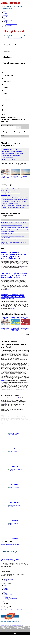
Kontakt (5, 580)
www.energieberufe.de (14, 397)
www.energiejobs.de (5, 403)
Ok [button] (15, 633)
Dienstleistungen (15, 502)
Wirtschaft (15, 466)
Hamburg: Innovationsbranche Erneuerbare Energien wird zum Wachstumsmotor (13, 297)
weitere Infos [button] (4, 630)
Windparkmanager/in (7, 157)
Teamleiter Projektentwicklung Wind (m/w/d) (12, 625)
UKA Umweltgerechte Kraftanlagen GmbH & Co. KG (11, 609)
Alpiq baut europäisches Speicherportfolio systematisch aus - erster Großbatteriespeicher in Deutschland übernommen (14, 255)
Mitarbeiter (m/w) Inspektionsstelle (9, 239)
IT (15, 448)
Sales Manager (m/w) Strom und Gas (11, 155)
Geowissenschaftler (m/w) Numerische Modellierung (13, 222)
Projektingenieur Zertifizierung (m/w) (9, 203)
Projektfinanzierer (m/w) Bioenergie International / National (14, 199)
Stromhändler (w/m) (5, 195)
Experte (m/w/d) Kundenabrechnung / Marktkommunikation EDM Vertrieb (10, 560)
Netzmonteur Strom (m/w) (7, 233)
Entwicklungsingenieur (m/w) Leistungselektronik (12, 207)
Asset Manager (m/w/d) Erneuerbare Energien (13, 159)
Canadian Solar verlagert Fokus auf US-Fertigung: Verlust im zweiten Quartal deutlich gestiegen (14, 275)
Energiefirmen (4, 380)
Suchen (18, 127)
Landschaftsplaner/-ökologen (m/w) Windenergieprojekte (14, 227)
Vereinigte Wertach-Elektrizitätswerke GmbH (10, 544)
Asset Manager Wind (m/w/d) (9, 149)
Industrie (15, 520)
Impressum (6, 578)
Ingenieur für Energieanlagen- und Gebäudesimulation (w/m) (15, 205)
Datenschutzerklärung (8, 579)
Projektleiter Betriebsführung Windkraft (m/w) (12, 225)
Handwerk (15, 538)
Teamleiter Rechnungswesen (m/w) (9, 190)
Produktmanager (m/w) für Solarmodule (12, 151)
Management (15, 484)
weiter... (21, 267)
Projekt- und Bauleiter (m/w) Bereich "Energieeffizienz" (14, 201)
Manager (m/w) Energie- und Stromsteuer (12, 153)
